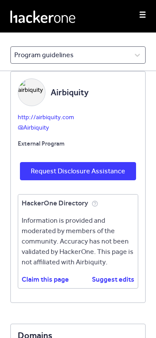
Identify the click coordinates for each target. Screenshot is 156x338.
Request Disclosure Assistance (78, 171)
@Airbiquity (33, 127)
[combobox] (15, 55)
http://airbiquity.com (46, 117)
